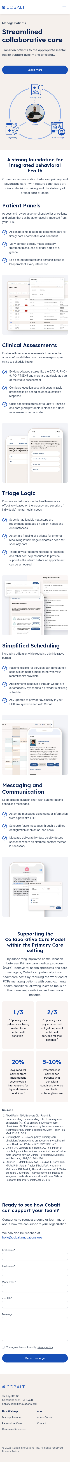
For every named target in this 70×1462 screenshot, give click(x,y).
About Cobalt (44, 1417)
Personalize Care (12, 1423)
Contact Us (43, 1423)
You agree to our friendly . (30, 1347)
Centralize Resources (14, 1429)
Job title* (7, 1298)
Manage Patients (11, 1417)
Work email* (9, 1282)
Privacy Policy (10, 1451)
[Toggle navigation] (64, 7)
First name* (8, 1250)
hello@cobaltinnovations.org (22, 1237)
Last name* (8, 1266)
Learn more (35, 69)
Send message (35, 1358)
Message (7, 1314)
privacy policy (45, 1347)
